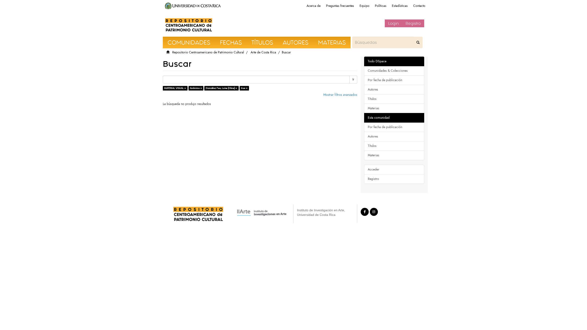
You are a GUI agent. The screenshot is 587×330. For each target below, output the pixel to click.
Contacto (419, 6)
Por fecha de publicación (385, 80)
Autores (373, 89)
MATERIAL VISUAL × (175, 88)
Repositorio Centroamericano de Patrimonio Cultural (208, 52)
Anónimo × (196, 88)
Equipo (364, 6)
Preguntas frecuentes (340, 6)
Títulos (372, 99)
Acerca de (314, 6)
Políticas (380, 6)
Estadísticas (400, 6)
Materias (373, 108)
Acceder (373, 169)
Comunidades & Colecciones (388, 71)
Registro (413, 23)
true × (244, 88)
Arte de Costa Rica (263, 52)
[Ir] (418, 42)
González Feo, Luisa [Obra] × (221, 88)
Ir (353, 79)
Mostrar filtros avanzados (340, 95)
